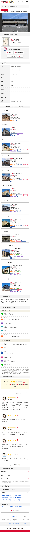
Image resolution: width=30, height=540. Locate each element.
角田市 (10, 52)
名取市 (15, 499)
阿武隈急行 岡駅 (15, 101)
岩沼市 (11, 499)
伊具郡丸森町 (20, 497)
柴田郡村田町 (5, 499)
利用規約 (10, 523)
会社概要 (24, 523)
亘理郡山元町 (12, 497)
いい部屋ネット (4, 516)
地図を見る (16, 69)
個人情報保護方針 (17, 523)
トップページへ (15, 510)
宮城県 (3, 492)
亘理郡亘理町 (5, 497)
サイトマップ (3, 523)
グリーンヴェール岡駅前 (7, 506)
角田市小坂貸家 (19, 506)
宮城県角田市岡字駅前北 (16, 66)
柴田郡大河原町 (19, 52)
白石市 (19, 499)
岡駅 (21, 56)
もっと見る (15, 464)
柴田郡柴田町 (12, 56)
